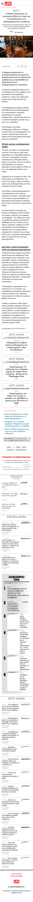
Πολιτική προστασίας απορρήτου (21, 890)
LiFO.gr (16, 438)
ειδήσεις (26, 440)
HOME (3, 7)
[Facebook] (28, 55)
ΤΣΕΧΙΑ (18, 447)
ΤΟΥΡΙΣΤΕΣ (10, 450)
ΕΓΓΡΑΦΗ (26, 466)
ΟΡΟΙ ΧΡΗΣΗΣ (6, 469)
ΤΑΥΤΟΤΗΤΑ (16, 874)
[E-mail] (25, 66)
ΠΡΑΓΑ (24, 447)
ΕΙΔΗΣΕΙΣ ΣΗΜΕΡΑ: (10, 411)
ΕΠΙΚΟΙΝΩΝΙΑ (16, 876)
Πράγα (7, 72)
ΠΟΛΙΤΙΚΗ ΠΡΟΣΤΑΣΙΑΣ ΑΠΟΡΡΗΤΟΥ (21, 469)
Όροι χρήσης (6, 890)
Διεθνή (14, 7)
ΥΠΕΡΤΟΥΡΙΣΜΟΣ (20, 450)
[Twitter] (31, 55)
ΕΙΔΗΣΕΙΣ (9, 7)
